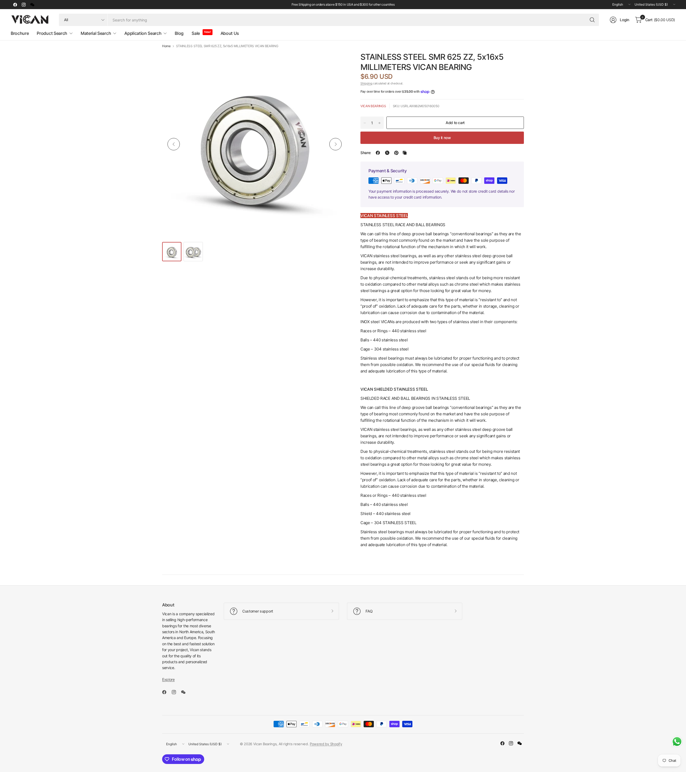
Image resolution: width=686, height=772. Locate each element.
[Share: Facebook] (377, 152)
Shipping (366, 83)
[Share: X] (387, 152)
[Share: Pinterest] (396, 152)
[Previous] (173, 144)
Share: (365, 153)
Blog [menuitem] (179, 33)
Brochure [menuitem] (20, 33)
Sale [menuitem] (196, 33)
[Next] (335, 144)
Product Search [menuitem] (52, 33)
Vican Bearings (373, 106)
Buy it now (442, 137)
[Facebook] (15, 4)
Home (166, 46)
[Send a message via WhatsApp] (677, 741)
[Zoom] (337, 62)
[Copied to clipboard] (404, 152)
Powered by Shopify (326, 744)
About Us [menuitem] (230, 33)
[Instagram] (23, 4)
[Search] (592, 20)
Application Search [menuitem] (142, 33)
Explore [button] (168, 679)
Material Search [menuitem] (96, 33)
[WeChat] (32, 4)
